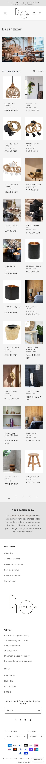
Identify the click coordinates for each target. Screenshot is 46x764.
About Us (8, 553)
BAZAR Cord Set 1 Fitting (11, 145)
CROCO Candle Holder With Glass (11, 434)
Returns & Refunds (13, 570)
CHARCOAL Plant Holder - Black (32, 348)
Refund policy (25, 758)
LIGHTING (8, 681)
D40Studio (13, 758)
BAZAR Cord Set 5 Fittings (11, 185)
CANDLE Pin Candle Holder (11, 348)
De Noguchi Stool (32, 477)
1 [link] (9, 496)
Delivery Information (13, 564)
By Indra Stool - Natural (31, 307)
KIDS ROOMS (10, 686)
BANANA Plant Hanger (31, 104)
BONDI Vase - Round (33, 266)
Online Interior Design (21, 516)
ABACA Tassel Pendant (9, 104)
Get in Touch (10, 581)
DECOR (7, 692)
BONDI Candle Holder (9, 267)
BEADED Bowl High (11, 225)
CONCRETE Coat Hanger (10, 392)
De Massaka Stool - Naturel (11, 477)
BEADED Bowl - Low (33, 184)
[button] (5, 13)
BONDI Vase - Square (12, 307)
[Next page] (37, 496)
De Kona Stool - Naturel (31, 434)
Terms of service (24, 762)
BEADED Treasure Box (32, 226)
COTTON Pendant (32, 391)
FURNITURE (9, 675)
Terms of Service (12, 559)
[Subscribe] (39, 711)
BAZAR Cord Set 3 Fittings (32, 145)
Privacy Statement (12, 575)
